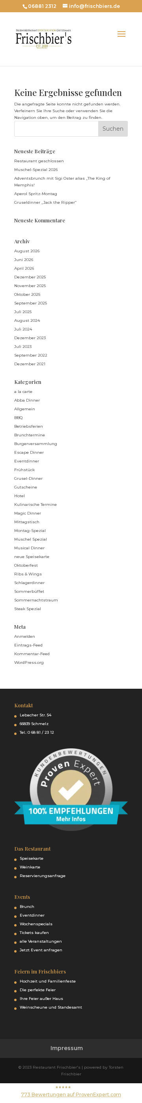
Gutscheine (25, 487)
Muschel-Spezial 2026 (36, 169)
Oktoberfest (26, 565)
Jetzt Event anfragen (41, 950)
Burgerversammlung (35, 443)
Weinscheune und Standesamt (51, 1007)
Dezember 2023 (30, 337)
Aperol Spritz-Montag (35, 193)
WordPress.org (29, 662)
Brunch (27, 906)
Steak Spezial (27, 608)
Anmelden (24, 636)
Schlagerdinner (29, 582)
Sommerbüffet (29, 591)
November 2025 (30, 285)
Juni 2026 (23, 259)
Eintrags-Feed (28, 645)
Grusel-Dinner (28, 478)
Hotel (19, 495)
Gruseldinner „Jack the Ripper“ (45, 202)
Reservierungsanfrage (42, 875)
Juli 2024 (23, 329)
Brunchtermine (29, 435)
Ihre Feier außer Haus (41, 998)
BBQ (18, 417)
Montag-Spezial (30, 530)
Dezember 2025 (30, 277)
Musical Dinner (29, 548)
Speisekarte (31, 858)
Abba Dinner (27, 400)
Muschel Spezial (30, 539)
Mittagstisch (26, 521)
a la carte (23, 391)
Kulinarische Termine (35, 504)
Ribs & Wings (28, 574)
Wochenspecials (36, 923)
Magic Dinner (27, 513)
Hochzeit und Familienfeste (48, 981)
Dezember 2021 (29, 363)
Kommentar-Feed (32, 653)
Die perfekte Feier (38, 989)
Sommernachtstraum (36, 600)
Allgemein (24, 409)
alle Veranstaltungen (41, 941)
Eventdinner (26, 461)
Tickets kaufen (34, 932)
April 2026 (24, 268)
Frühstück (24, 469)
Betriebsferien (28, 426)
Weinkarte (30, 867)
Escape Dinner (29, 452)
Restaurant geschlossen (39, 160)
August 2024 (27, 320)
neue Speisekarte (31, 556)
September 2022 (30, 355)
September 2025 (30, 303)
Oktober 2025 (27, 294)
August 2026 (26, 251)
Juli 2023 (23, 346)
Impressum (66, 1048)
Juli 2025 (23, 311)
